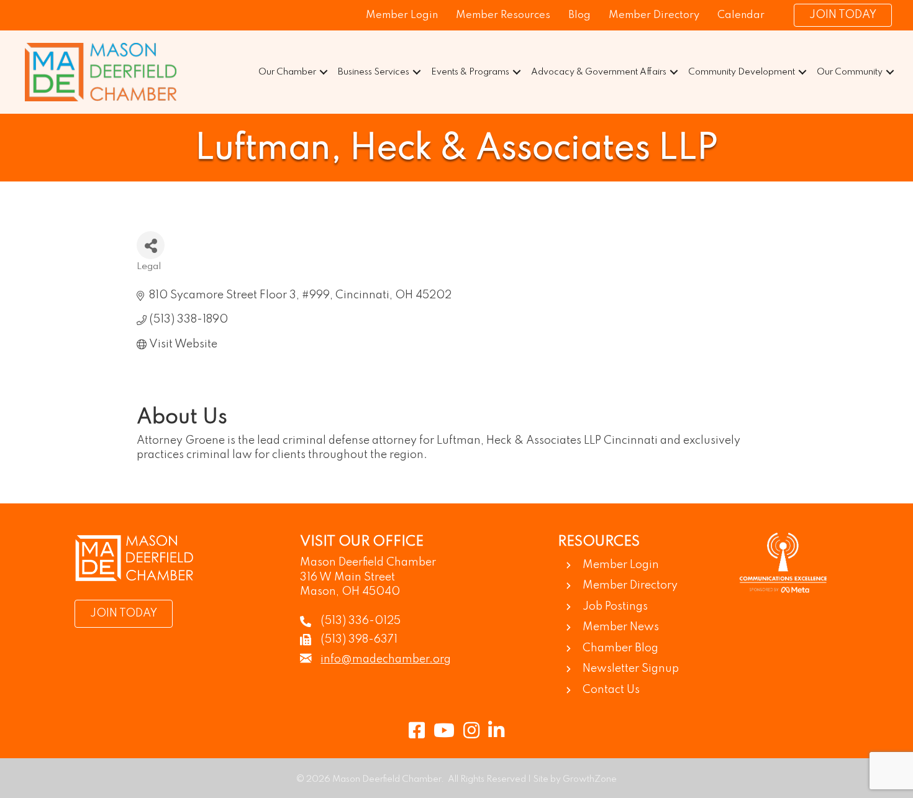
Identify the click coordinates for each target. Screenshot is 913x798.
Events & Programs (470, 72)
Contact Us (611, 689)
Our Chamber (287, 72)
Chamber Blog (620, 648)
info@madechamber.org (385, 659)
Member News (621, 627)
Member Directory (654, 15)
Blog (579, 15)
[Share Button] (151, 245)
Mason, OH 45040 (350, 591)
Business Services (373, 72)
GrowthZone (590, 779)
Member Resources (503, 15)
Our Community (850, 72)
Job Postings (615, 606)
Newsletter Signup (631, 668)
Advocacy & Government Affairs (598, 72)
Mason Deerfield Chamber (368, 562)
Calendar (741, 15)
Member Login (402, 15)
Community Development (741, 72)
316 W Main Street (347, 577)
